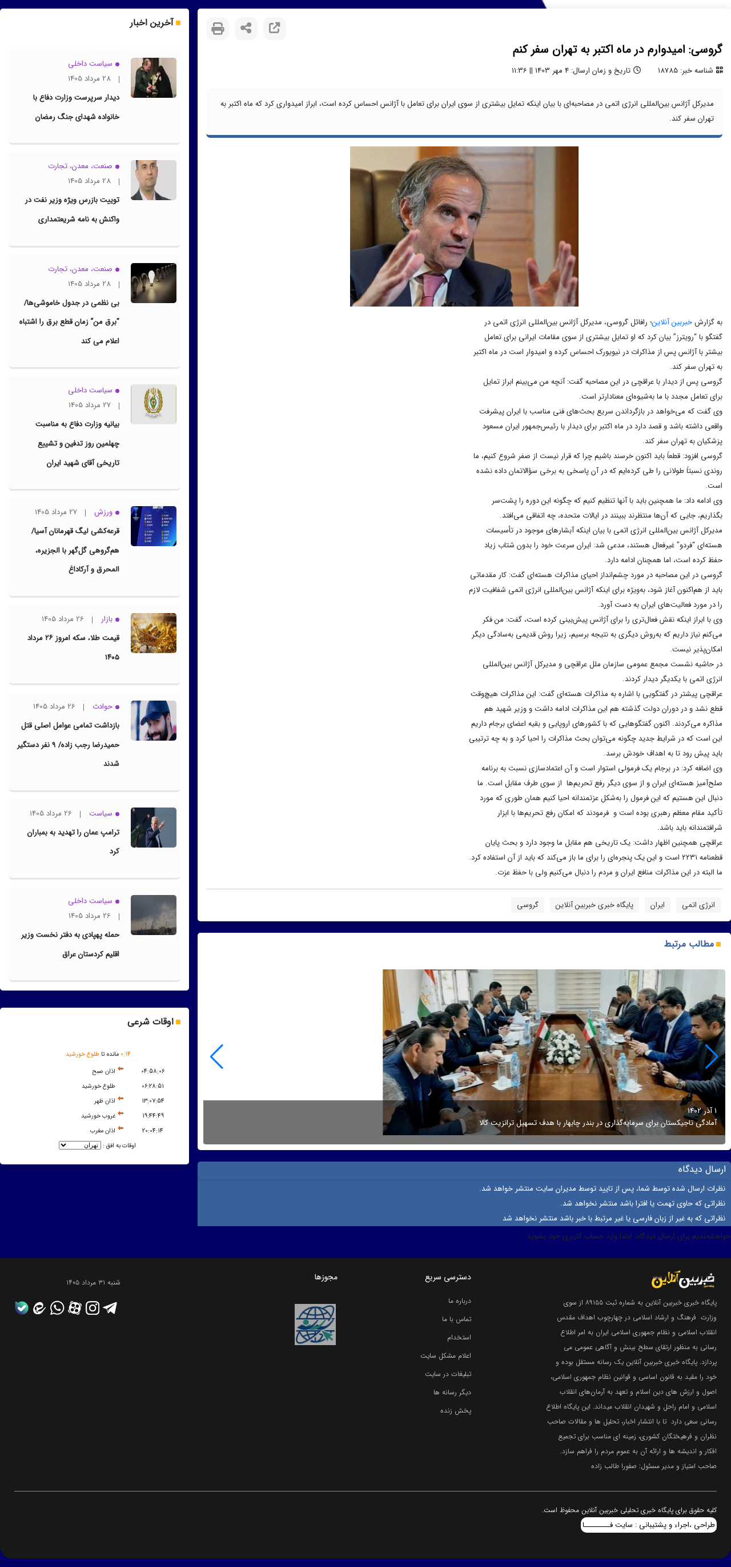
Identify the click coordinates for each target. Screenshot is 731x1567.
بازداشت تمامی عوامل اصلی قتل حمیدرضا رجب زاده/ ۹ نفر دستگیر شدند (68, 744)
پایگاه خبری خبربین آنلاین (594, 905)
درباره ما (459, 1300)
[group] (464, 1056)
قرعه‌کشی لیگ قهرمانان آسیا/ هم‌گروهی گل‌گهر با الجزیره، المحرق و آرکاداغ (75, 550)
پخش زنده (455, 1410)
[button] (216, 1056)
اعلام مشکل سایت (445, 1355)
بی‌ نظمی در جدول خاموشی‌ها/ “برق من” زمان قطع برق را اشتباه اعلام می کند (69, 322)
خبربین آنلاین (672, 322)
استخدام (459, 1337)
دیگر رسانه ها (452, 1392)
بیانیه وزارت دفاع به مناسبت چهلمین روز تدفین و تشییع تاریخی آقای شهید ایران (77, 443)
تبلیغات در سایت (448, 1374)
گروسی (528, 905)
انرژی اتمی (698, 905)
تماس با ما (456, 1319)
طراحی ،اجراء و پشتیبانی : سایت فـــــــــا (649, 1525)
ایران (657, 905)
